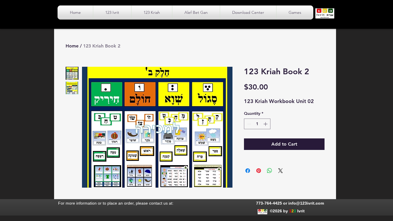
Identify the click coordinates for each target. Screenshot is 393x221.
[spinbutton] (257, 124)
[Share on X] (280, 170)
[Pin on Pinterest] (258, 170)
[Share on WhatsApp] (269, 170)
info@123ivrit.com (306, 203)
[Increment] (266, 124)
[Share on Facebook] (247, 170)
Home (72, 46)
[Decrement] (248, 124)
